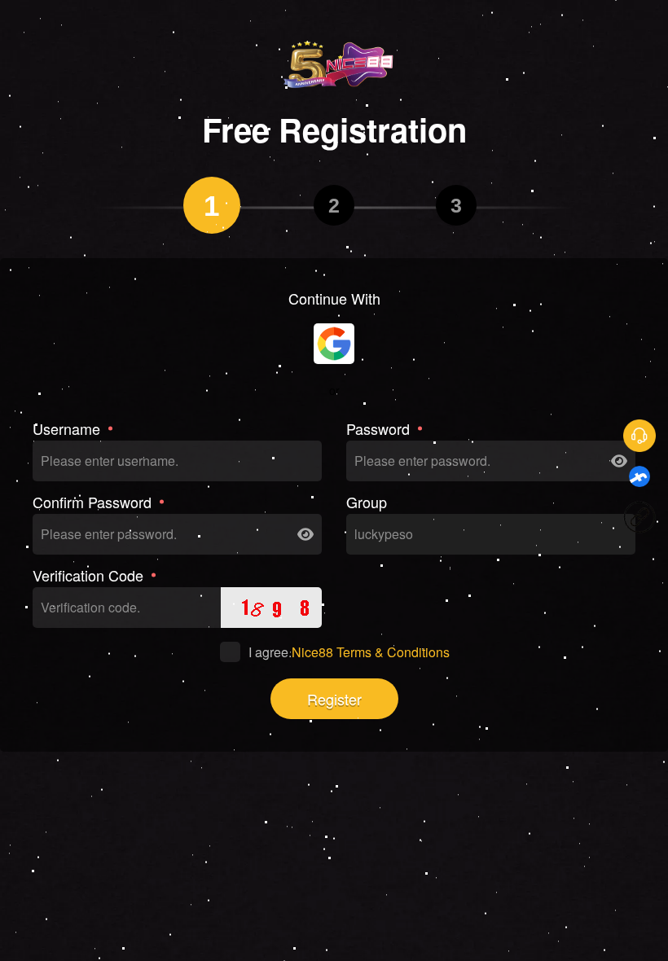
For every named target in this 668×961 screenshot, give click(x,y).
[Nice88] (334, 63)
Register (334, 698)
